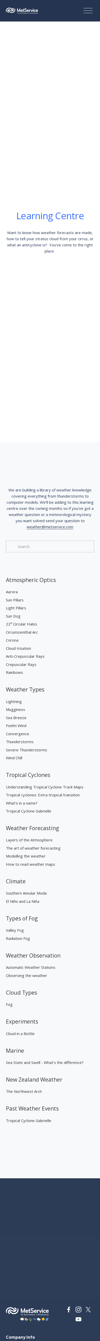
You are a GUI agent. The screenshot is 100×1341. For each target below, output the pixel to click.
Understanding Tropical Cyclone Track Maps (44, 786)
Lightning (14, 701)
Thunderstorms (20, 741)
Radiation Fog (18, 938)
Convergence (17, 733)
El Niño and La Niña (22, 901)
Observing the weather (26, 975)
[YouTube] (78, 1319)
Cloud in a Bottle (20, 1033)
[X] (88, 1309)
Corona (12, 640)
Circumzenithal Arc (22, 632)
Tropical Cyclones (28, 774)
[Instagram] (78, 1309)
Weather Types (25, 689)
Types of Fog (22, 918)
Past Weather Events (32, 1108)
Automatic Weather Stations (30, 967)
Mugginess (15, 709)
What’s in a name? (21, 803)
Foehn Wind (16, 725)
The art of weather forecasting (33, 848)
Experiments (22, 1021)
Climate (16, 881)
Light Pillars (16, 607)
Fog (9, 1004)
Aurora (12, 591)
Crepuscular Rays (21, 664)
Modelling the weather (26, 856)
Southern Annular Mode (26, 893)
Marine (15, 1050)
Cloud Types (21, 992)
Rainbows (14, 672)
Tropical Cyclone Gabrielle (28, 811)
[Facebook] (69, 1309)
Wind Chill (14, 757)
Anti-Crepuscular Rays (25, 656)
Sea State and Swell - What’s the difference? (45, 1062)
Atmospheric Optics (31, 580)
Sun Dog (13, 616)
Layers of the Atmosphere (29, 839)
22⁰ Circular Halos (21, 623)
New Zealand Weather (34, 1079)
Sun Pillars (15, 599)
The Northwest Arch (24, 1091)
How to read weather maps (30, 864)
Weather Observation (33, 955)
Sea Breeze (16, 717)
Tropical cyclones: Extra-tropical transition (43, 794)
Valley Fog (15, 930)
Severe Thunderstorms (26, 749)
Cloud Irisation (18, 648)
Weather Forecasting (32, 828)
